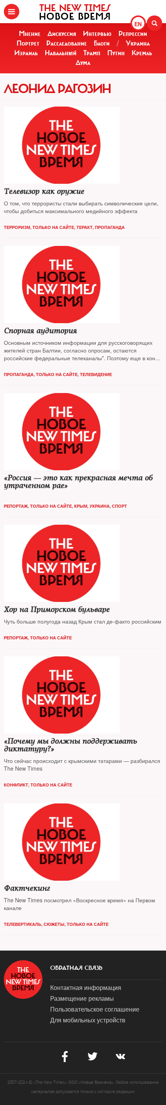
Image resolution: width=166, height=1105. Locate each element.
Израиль (26, 53)
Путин (116, 53)
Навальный (60, 53)
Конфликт (16, 785)
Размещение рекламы (82, 998)
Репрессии (133, 33)
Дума (83, 62)
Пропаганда (110, 227)
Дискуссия (61, 33)
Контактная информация (85, 987)
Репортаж (16, 506)
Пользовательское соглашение (94, 1009)
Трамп (91, 53)
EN (138, 24)
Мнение (30, 33)
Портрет (28, 43)
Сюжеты (54, 924)
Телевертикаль (22, 924)
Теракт (84, 227)
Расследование (66, 43)
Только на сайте (53, 227)
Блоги (102, 43)
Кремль (142, 53)
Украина (138, 43)
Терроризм (17, 227)
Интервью (97, 33)
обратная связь (76, 968)
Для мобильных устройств (87, 1019)
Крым (80, 506)
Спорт (119, 506)
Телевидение (96, 374)
